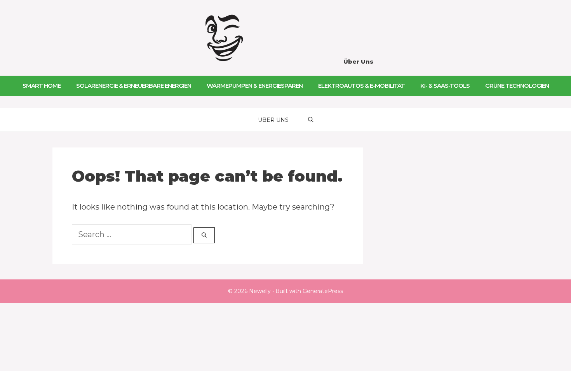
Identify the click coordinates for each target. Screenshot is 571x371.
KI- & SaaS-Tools (445, 85)
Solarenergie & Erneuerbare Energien (133, 85)
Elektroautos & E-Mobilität (361, 85)
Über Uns (358, 61)
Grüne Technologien (517, 85)
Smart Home (42, 85)
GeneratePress (323, 291)
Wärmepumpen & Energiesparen (255, 85)
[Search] (204, 235)
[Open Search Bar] (310, 120)
